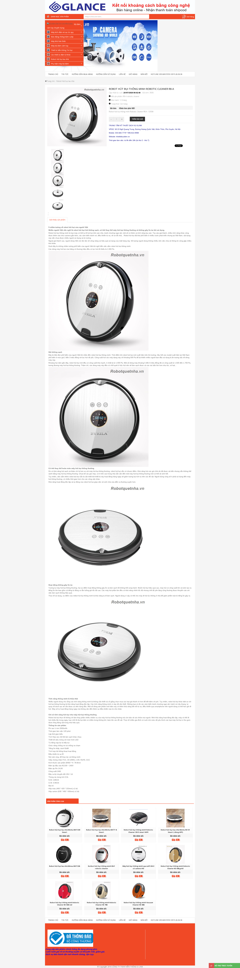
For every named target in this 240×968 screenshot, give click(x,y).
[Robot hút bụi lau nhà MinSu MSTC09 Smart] (64, 818)
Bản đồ (144, 74)
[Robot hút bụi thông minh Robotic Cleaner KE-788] (101, 890)
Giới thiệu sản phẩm (57, 220)
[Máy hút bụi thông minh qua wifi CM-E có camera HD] (138, 854)
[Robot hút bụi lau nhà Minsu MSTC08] (64, 854)
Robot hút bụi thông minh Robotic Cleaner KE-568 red (64, 903)
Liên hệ (122, 74)
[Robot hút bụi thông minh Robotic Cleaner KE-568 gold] (175, 854)
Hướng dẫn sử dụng (106, 74)
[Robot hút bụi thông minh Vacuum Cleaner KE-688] (138, 890)
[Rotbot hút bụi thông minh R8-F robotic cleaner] (101, 854)
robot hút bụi (69, 227)
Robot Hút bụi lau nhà (65, 81)
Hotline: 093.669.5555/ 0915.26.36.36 (166, 74)
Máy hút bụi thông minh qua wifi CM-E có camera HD (138, 867)
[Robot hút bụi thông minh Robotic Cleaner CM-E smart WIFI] (138, 818)
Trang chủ (53, 74)
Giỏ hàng (190, 16)
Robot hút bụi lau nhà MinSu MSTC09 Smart (64, 831)
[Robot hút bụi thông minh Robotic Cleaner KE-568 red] (64, 890)
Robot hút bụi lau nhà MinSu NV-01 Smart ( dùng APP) (175, 831)
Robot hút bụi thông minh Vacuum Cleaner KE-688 (138, 903)
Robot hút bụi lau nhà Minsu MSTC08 (64, 866)
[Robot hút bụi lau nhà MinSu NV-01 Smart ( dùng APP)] (175, 818)
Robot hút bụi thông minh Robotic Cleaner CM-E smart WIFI (138, 831)
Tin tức (64, 74)
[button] (156, 47)
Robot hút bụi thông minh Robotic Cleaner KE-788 (101, 903)
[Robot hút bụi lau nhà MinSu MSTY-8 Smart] (101, 818)
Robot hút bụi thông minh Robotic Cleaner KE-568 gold (175, 867)
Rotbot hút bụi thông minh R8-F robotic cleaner (101, 867)
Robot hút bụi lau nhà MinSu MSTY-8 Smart (101, 831)
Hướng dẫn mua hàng (82, 74)
